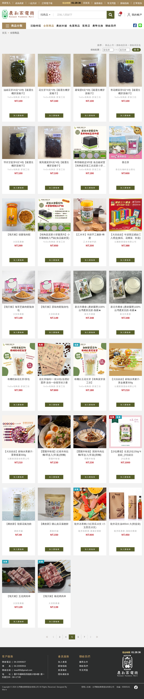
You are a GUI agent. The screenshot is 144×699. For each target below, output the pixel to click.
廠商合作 (83, 662)
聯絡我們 (110, 25)
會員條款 (62, 670)
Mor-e (4, 690)
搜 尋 (136, 49)
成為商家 (19, 3)
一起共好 (32, 3)
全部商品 (48, 25)
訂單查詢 (137, 3)
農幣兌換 (98, 25)
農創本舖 (61, 25)
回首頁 (86, 3)
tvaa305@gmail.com (23, 670)
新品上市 (109, 45)
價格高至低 (135, 45)
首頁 (4, 33)
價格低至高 (121, 45)
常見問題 (111, 3)
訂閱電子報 (47, 3)
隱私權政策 (63, 674)
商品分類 (16, 25)
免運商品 (74, 25)
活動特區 (36, 25)
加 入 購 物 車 (19, 115)
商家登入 (6, 3)
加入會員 (62, 662)
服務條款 (98, 3)
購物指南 (124, 3)
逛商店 (86, 25)
